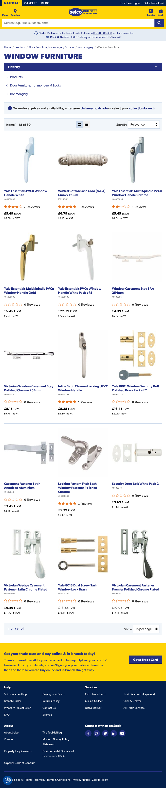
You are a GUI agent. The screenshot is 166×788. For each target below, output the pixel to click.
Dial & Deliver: (48, 33)
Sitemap (47, 714)
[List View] (86, 124)
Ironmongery (86, 47)
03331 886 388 (102, 33)
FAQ (7, 714)
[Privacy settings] (7, 780)
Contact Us (49, 707)
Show (128, 629)
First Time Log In (130, 3)
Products (20, 47)
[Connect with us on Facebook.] (88, 733)
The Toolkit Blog (52, 732)
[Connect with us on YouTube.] (122, 733)
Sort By (121, 124)
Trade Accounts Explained (139, 694)
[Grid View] (79, 124)
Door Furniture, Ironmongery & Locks (51, 47)
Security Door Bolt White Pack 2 (135, 483)
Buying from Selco (53, 694)
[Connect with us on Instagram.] (97, 733)
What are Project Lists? (17, 707)
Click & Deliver (132, 701)
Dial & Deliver (93, 707)
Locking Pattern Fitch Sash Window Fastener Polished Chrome (77, 487)
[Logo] (83, 12)
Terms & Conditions (58, 779)
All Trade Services (134, 707)
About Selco (11, 732)
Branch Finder (12, 701)
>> (17, 629)
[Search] (159, 23)
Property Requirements (18, 751)
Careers (30, 3)
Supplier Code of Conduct (19, 763)
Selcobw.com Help (15, 694)
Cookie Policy (100, 779)
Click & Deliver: (60, 37)
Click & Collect (93, 701)
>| (22, 629)
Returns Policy (51, 701)
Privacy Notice (81, 779)
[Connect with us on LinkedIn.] (114, 733)
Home (7, 47)
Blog (45, 3)
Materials (12, 3)
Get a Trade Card (154, 3)
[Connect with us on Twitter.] (105, 733)
